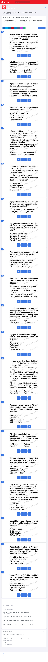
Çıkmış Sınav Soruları (32, 12)
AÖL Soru (3, 12)
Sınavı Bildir (42, 28)
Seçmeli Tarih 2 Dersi (22, 12)
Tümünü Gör (42, 601)
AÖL (3, 654)
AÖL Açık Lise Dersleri (11, 12)
